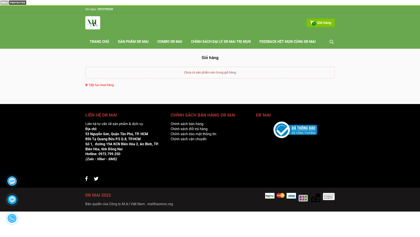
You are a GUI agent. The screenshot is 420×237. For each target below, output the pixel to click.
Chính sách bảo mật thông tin (193, 134)
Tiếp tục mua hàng (101, 85)
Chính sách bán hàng (187, 124)
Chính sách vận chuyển (188, 139)
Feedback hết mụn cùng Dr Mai (287, 42)
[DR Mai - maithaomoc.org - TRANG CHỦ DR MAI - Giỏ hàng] (13, 2)
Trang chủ (99, 42)
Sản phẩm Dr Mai (133, 42)
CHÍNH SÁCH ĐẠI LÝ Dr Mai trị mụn (221, 42)
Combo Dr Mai (169, 42)
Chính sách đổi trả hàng (189, 129)
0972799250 (105, 9)
